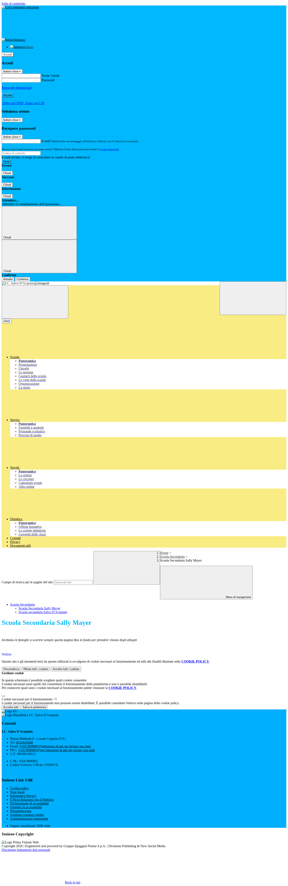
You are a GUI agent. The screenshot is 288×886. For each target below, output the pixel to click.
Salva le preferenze (34, 707)
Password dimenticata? (17, 87)
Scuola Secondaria (172, 556)
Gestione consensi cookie (27, 815)
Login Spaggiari (110, 149)
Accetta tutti (66, 669)
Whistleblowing (20, 811)
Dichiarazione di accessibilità (29, 803)
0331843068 (24, 742)
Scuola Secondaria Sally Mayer (39, 608)
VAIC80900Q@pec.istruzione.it (56, 750)
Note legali (17, 792)
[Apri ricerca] (253, 298)
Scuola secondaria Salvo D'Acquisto (43, 612)
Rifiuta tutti (35, 669)
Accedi (7, 54)
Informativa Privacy (23, 796)
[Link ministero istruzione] (20, 7)
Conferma (22, 279)
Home (164, 553)
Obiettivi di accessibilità (26, 807)
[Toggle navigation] (35, 302)
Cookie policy (19, 788)
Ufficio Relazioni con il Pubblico (32, 799)
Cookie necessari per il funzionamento (27, 699)
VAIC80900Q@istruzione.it (55, 746)
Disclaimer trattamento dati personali (26, 850)
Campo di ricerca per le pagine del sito (27, 582)
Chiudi (7, 173)
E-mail (46, 141)
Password (48, 80)
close (6, 321)
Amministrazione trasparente (29, 818)
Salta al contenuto (13, 3)
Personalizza (11, 669)
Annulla (7, 279)
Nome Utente (50, 75)
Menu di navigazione (238, 597)
